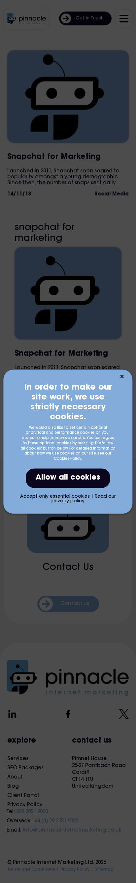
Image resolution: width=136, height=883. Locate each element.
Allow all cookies (68, 478)
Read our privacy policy (83, 499)
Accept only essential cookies (55, 496)
